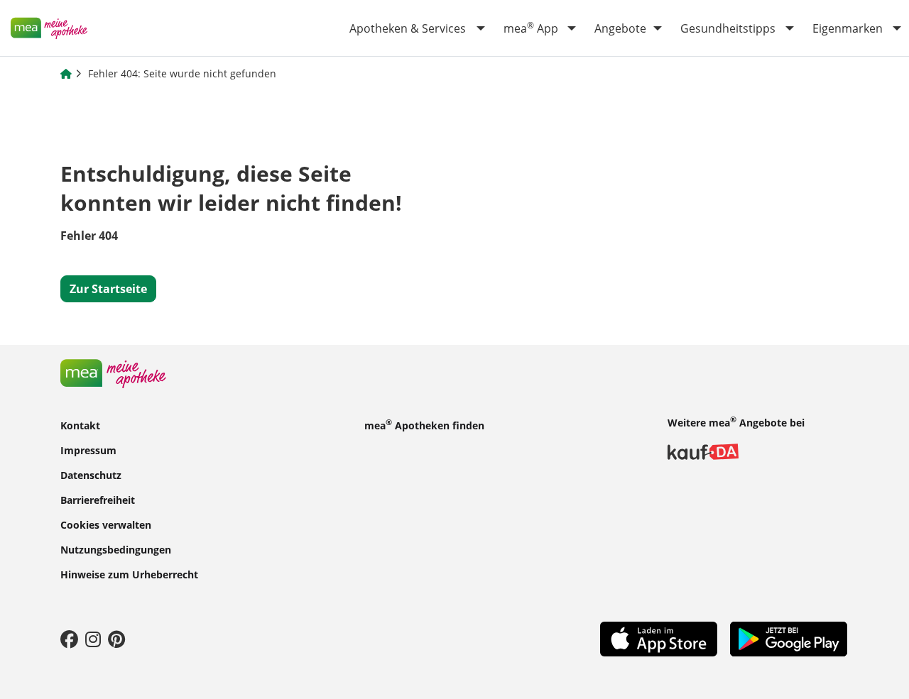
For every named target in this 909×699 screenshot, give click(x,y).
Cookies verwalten (105, 524)
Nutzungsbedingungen (115, 549)
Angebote (620, 28)
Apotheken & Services (407, 28)
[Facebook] (69, 639)
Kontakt (80, 424)
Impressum (88, 449)
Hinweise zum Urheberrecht (129, 573)
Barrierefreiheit (97, 499)
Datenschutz (90, 474)
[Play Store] (788, 638)
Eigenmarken (847, 28)
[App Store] (658, 638)
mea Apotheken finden (424, 424)
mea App (531, 27)
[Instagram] (93, 639)
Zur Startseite (108, 289)
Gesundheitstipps (727, 28)
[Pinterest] (116, 639)
